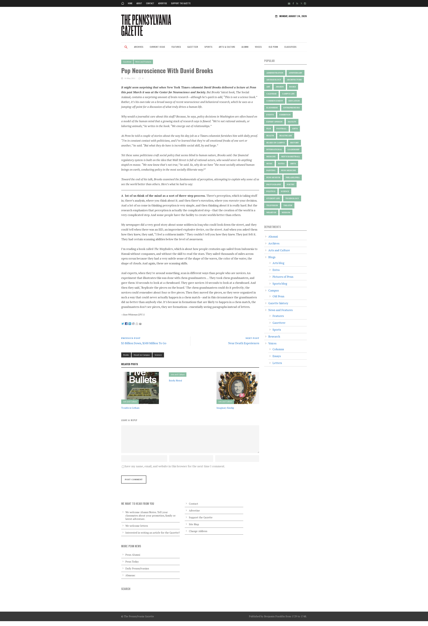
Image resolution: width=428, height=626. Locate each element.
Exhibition (285, 115)
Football (281, 128)
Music (269, 163)
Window (286, 212)
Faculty (292, 122)
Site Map (194, 524)
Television (272, 205)
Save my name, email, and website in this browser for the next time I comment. (175, 466)
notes (281, 163)
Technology (292, 198)
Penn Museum (273, 177)
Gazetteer (192, 46)
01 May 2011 (130, 78)
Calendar (271, 94)
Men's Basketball (290, 156)
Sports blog (280, 283)
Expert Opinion (274, 122)
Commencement (274, 101)
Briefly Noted (175, 380)
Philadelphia (293, 177)
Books (126, 355)
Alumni (245, 46)
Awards (280, 87)
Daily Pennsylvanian (137, 568)
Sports (208, 46)
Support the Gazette (181, 3)
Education (294, 101)
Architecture (294, 80)
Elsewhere (272, 107)
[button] (126, 49)
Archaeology (273, 80)
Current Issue (157, 46)
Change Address (198, 531)
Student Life (273, 198)
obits (293, 163)
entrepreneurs (291, 107)
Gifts (295, 128)
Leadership (293, 149)
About (139, 3)
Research (274, 336)
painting (271, 170)
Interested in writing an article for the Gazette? (152, 532)
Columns (278, 349)
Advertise (162, 3)
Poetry (290, 184)
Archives (138, 46)
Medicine (271, 156)
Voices (258, 46)
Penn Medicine (288, 170)
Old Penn (273, 46)
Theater (287, 205)
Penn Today (132, 561)
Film (268, 128)
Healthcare (285, 135)
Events (270, 115)
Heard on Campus (142, 355)
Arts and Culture (130, 401)
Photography (273, 184)
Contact (150, 3)
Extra (276, 270)
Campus (273, 290)
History (294, 142)
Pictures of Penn (283, 277)
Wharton (271, 212)
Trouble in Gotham (130, 407)
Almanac (130, 575)
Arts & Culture (227, 46)
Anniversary (295, 73)
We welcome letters (136, 525)
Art (268, 87)
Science (158, 355)
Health (270, 135)
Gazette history (278, 303)
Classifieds (290, 46)
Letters (277, 363)
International (274, 149)
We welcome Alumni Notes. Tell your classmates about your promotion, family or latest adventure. (150, 515)
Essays (277, 356)
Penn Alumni (132, 554)
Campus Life (288, 94)
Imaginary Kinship (225, 407)
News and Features (143, 62)
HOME (130, 3)
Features (176, 46)
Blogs (271, 257)
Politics (270, 191)
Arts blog (278, 263)
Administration (274, 73)
